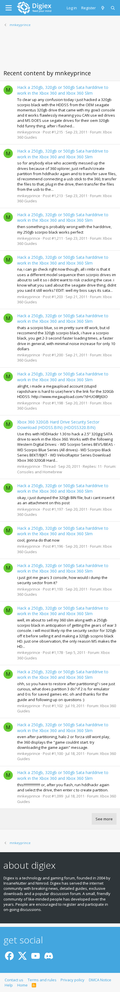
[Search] (113, 8)
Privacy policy (72, 979)
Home (22, 985)
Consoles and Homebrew (39, 471)
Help (9, 985)
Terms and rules (42, 979)
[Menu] (8, 8)
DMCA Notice (100, 979)
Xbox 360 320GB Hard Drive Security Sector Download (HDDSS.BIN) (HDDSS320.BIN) (58, 424)
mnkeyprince (28, 132)
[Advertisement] (60, 51)
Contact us (14, 979)
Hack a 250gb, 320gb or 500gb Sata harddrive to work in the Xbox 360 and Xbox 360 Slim (62, 90)
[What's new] (103, 8)
